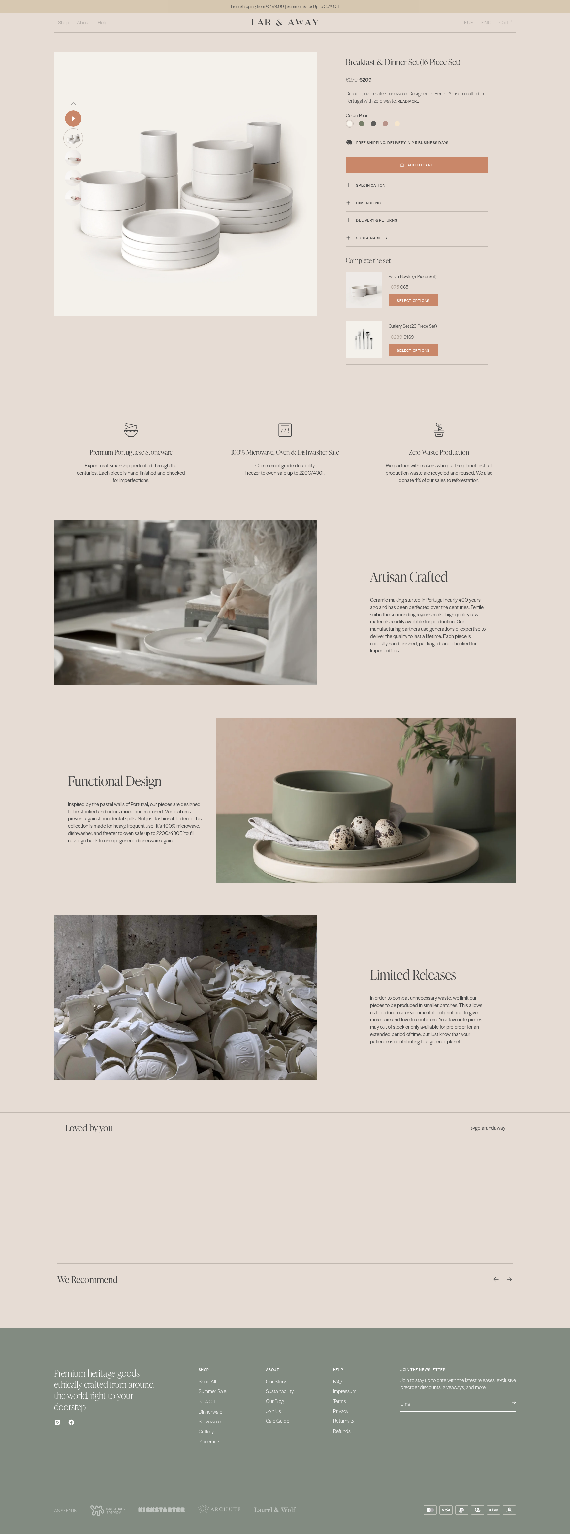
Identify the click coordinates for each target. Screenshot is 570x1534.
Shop (63, 22)
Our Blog (275, 1400)
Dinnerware (210, 1411)
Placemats (209, 1441)
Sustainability (280, 1390)
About (83, 22)
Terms (339, 1400)
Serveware (210, 1421)
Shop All (207, 1381)
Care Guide (277, 1420)
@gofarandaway (488, 1127)
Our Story (276, 1381)
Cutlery (206, 1431)
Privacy (340, 1410)
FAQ (337, 1381)
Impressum (344, 1390)
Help (103, 22)
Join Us (273, 1410)
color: (357, 115)
